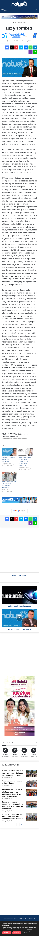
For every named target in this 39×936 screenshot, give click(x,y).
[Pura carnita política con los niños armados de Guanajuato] (9, 476)
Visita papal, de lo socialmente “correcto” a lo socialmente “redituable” (24, 461)
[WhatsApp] (30, 47)
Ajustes (26, 933)
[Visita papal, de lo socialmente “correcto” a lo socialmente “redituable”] (25, 452)
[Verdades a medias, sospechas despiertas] (9, 452)
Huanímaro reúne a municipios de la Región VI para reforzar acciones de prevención (12, 805)
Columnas (22, 22)
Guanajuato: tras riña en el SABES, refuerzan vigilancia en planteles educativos (12, 773)
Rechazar (16, 933)
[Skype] (21, 47)
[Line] (35, 52)
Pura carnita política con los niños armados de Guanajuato (9, 485)
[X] (12, 47)
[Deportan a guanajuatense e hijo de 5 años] (31, 783)
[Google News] (19, 511)
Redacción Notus (14, 41)
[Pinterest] (16, 47)
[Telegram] (35, 47)
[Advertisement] (19, 549)
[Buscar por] (37, 10)
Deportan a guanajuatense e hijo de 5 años (13, 782)
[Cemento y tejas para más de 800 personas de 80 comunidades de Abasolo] (31, 817)
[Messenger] (26, 47)
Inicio (16, 22)
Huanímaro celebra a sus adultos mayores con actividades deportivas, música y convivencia (12, 793)
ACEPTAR (6, 933)
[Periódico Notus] (20, 4)
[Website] (19, 579)
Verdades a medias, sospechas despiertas (8, 459)
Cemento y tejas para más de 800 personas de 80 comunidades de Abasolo (12, 816)
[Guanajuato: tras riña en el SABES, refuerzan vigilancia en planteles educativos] (31, 773)
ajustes (29, 929)
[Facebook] (7, 47)
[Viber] (30, 52)
